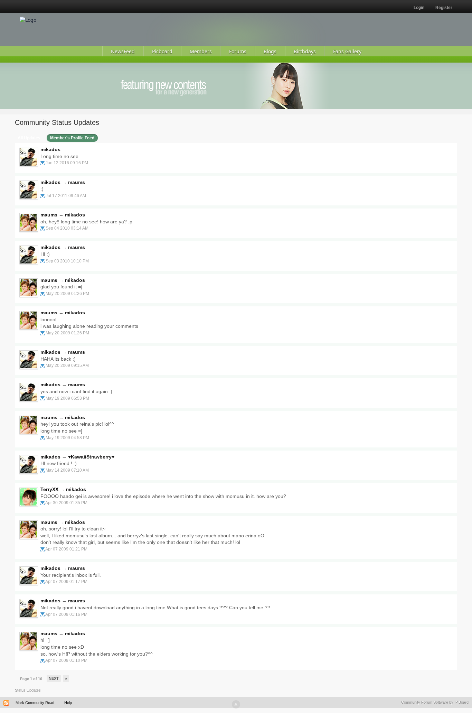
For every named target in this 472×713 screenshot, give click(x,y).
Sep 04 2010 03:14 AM (67, 228)
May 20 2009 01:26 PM (67, 293)
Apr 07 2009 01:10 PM (66, 660)
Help (68, 703)
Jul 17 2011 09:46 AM (66, 195)
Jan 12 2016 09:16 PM (67, 162)
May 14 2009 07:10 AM (67, 470)
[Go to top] (236, 704)
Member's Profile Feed (72, 138)
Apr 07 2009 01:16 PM (66, 614)
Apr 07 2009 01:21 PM (66, 549)
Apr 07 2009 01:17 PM (66, 581)
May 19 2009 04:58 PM (67, 437)
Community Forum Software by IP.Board (435, 702)
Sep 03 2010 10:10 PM (67, 261)
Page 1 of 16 (31, 679)
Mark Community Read (35, 703)
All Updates (29, 138)
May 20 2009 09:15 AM (67, 365)
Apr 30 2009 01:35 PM (66, 502)
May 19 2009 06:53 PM (67, 398)
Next (54, 678)
